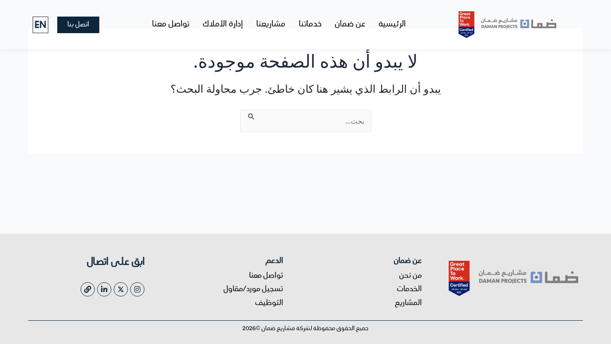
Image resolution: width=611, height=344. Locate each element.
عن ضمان (350, 25)
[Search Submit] (250, 115)
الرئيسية (392, 25)
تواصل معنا (170, 25)
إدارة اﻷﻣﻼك (223, 25)
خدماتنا (310, 25)
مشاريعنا (270, 25)
